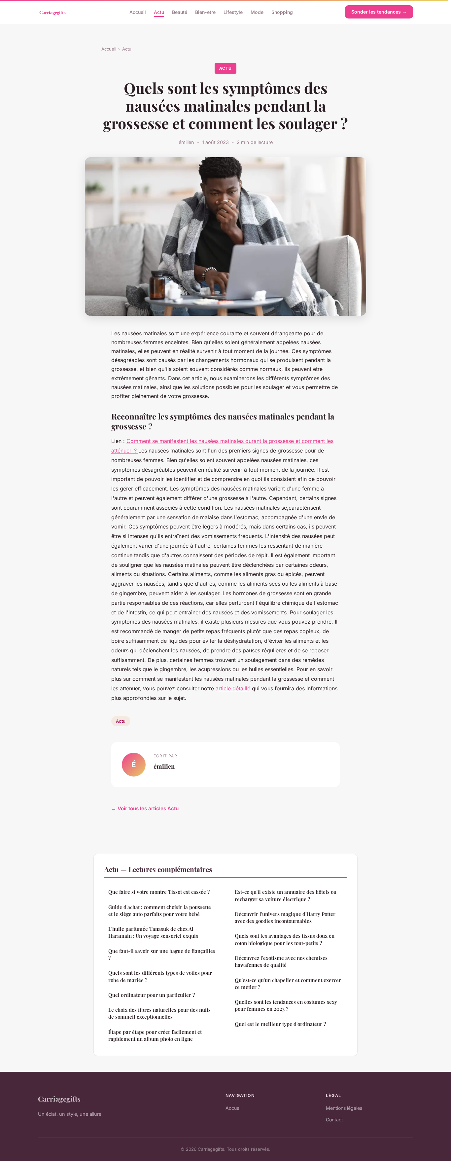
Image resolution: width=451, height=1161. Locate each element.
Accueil (137, 12)
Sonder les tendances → (379, 12)
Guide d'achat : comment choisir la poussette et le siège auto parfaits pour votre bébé (159, 910)
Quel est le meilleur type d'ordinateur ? (280, 1024)
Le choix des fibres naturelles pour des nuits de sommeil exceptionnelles (159, 1013)
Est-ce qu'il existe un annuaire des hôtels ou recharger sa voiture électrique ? (285, 895)
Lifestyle (233, 12)
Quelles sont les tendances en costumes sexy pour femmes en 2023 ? (286, 1005)
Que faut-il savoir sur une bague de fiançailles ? (161, 954)
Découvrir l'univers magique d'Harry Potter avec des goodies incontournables (285, 917)
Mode (257, 12)
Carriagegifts (59, 1098)
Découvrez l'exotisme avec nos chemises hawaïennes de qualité (281, 961)
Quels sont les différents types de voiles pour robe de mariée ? (160, 976)
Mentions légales (344, 1108)
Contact (334, 1119)
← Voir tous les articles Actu (145, 808)
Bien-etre (205, 12)
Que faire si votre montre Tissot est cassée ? (159, 892)
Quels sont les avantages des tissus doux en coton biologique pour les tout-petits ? (284, 939)
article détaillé (233, 688)
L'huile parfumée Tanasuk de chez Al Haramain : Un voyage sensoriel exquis (153, 932)
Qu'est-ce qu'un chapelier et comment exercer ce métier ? (288, 983)
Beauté (179, 12)
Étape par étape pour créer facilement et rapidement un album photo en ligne (155, 1035)
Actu (159, 12)
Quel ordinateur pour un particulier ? (151, 995)
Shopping (282, 12)
